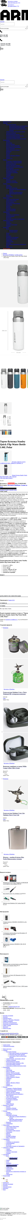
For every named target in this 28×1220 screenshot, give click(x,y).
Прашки (8, 1153)
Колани (8, 152)
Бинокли (8, 195)
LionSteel (8, 174)
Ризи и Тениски (10, 148)
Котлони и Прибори (11, 238)
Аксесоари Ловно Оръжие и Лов (15, 135)
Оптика (5, 183)
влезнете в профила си (11, 619)
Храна (8, 233)
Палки (8, 213)
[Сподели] (3, 1218)
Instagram (12, 1033)
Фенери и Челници (8, 178)
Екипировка (6, 140)
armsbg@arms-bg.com (14, 1006)
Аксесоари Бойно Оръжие (13, 137)
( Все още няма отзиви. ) (6, 478)
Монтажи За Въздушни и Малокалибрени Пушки (16, 193)
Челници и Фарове (11, 181)
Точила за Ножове (11, 164)
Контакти (5, 1027)
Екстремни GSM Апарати (13, 203)
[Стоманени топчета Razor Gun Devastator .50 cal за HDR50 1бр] (15, 928)
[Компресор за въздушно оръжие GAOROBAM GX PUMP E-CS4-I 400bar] (15, 878)
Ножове (5, 159)
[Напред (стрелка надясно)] (2, 1219)
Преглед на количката (6, 1042)
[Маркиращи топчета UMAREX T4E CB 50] (15, 939)
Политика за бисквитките (10, 1022)
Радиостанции (10, 202)
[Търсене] (27, 27)
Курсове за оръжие (8, 1015)
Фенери (8, 179)
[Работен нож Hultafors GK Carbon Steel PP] (15, 899)
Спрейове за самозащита (12, 214)
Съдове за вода (13, 231)
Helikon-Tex (9, 158)
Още (4, 698)
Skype (16, 1033)
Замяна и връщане (8, 1021)
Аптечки (8, 243)
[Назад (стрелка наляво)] (0, 1219)
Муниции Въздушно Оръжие (17, 127)
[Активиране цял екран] (2, 1218)
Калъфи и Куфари (11, 209)
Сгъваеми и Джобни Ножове (14, 161)
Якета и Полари (10, 144)
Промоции (6, 1182)
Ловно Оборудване (11, 200)
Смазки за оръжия (11, 133)
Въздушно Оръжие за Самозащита (18, 126)
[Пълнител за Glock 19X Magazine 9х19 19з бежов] (15, 971)
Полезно (5, 1017)
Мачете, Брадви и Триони (13, 165)
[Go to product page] (15, 733)
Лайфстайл (9, 240)
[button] (1, 8)
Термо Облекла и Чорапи (13, 150)
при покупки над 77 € (14, 2)
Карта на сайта (7, 1028)
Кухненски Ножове (11, 171)
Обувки (8, 141)
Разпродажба (6, 248)
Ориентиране (9, 241)
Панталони (9, 143)
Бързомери (9, 186)
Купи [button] (6, 774)
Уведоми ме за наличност (8, 488)
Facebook (2, 490)
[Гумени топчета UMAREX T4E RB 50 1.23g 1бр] (15, 917)
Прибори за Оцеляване (12, 237)
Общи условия (7, 1025)
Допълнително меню (8, 1046)
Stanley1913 (11, 600)
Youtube (7, 1033)
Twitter (7, 490)
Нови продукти (7, 1049)
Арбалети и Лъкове (8, 220)
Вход (4, 1189)
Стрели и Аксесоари (11, 224)
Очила (8, 154)
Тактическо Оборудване (12, 199)
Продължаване (16, 1042)
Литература (9, 1174)
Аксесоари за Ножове (12, 172)
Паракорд (8, 236)
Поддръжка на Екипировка (13, 147)
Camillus (8, 175)
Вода (7, 228)
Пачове (8, 157)
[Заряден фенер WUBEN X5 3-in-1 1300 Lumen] (15, 982)
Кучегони (8, 217)
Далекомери (9, 1123)
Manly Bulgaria (10, 1104)
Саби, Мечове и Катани (12, 169)
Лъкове (8, 221)
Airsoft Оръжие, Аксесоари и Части (15, 131)
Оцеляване (6, 227)
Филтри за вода (13, 230)
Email (15, 490)
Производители (7, 1018)
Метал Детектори (10, 210)
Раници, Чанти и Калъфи (13, 145)
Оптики (8, 185)
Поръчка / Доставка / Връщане (11, 1019)
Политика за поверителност (10, 1024)
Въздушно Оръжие (11, 124)
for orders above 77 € (13, 5)
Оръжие (5, 123)
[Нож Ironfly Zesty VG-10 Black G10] (15, 889)
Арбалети (8, 223)
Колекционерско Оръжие (13, 134)
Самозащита (6, 212)
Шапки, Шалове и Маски (13, 155)
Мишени (8, 207)
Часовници (9, 205)
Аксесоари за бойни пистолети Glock (16, 138)
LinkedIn (11, 490)
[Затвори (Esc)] (5, 1218)
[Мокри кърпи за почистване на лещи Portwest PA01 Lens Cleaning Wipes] (15, 960)
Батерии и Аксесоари (12, 182)
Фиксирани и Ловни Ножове (14, 162)
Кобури (8, 206)
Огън (7, 234)
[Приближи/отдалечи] (0, 1218)
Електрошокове (10, 216)
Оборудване (6, 197)
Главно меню (6, 1044)
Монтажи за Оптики (11, 188)
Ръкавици (8, 151)
